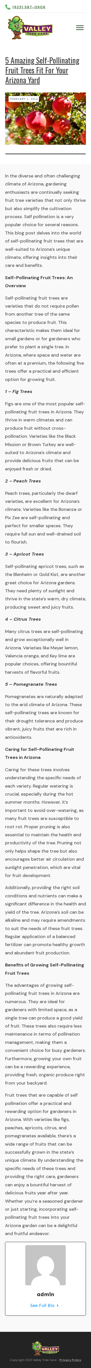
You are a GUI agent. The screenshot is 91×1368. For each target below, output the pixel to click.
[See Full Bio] (58, 1305)
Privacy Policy (70, 1360)
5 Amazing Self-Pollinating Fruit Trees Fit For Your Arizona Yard (42, 70)
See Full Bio (42, 1305)
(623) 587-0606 (29, 7)
